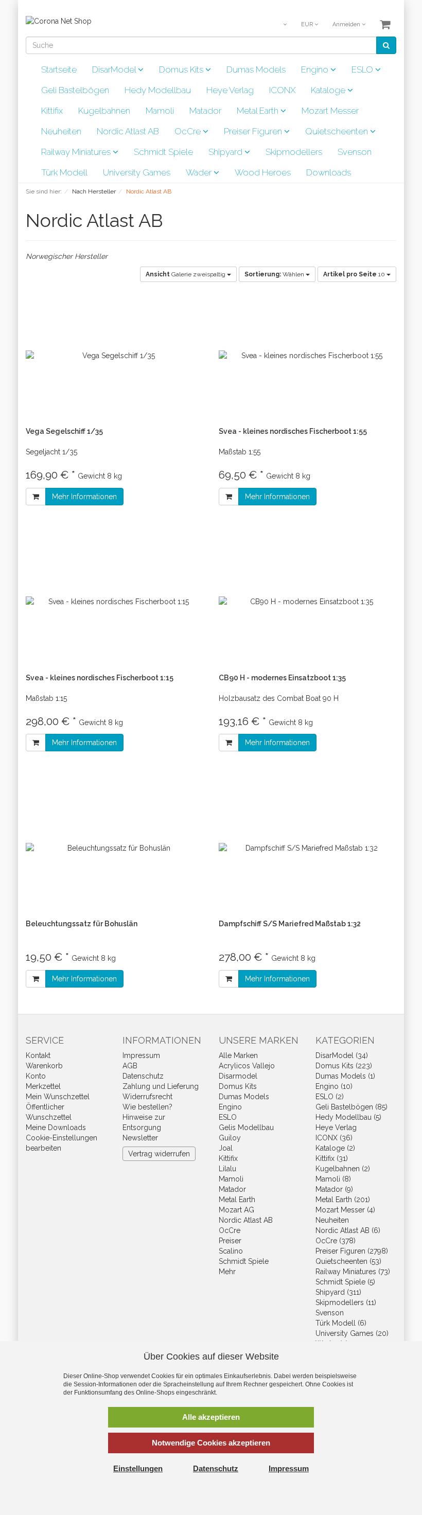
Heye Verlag (230, 90)
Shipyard (226, 152)
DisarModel (115, 69)
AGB (129, 1066)
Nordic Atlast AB (128, 131)
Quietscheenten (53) (348, 1261)
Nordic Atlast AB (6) (347, 1230)
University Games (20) (352, 1333)
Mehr (227, 1271)
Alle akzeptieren (211, 1417)
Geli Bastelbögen (75, 90)
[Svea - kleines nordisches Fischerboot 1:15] (114, 602)
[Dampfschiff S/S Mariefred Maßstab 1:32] (307, 848)
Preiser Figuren (254, 131)
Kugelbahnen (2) (342, 1169)
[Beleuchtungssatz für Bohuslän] (114, 848)
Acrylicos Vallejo (247, 1066)
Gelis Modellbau (246, 1127)
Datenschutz (143, 1076)
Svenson (355, 152)
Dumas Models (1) (345, 1076)
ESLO (363, 69)
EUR (307, 24)
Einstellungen (138, 1468)
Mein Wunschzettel (58, 1097)
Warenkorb (44, 1066)
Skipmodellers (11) (345, 1302)
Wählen (275, 274)
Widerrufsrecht (147, 1097)
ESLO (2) (329, 1097)
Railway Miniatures (77, 152)
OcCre (188, 131)
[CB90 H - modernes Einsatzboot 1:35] (307, 602)
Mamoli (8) (333, 1179)
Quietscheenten (337, 131)
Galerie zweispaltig (186, 274)
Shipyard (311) (338, 1292)
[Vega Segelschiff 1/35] (114, 355)
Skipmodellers (294, 152)
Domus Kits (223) (343, 1066)
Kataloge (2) (335, 1148)
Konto (36, 1076)
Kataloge (329, 90)
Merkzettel (43, 1086)
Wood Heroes (263, 172)
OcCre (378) (335, 1241)
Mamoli (160, 110)
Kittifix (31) (331, 1158)
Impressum (141, 1055)
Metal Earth (258, 110)
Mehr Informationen (84, 496)
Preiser (230, 1241)
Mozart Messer (330, 110)
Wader (200, 172)
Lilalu (227, 1169)
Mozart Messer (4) (345, 1210)
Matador (205, 110)
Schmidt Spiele (163, 152)
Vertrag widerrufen (159, 1154)
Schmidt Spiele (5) (345, 1282)
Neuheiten (61, 131)
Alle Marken (238, 1055)
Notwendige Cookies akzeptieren (211, 1442)
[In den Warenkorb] (36, 496)
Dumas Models (256, 69)
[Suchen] (386, 45)
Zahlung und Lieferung (160, 1086)
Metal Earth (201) (342, 1199)
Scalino (231, 1251)
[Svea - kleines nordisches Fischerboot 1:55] (307, 355)
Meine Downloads (56, 1127)
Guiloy (230, 1138)
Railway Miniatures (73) (352, 1271)
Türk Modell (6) (340, 1323)
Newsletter (140, 1138)
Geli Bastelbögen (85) (351, 1107)
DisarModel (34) (341, 1055)
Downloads (328, 172)
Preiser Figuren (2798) (351, 1251)
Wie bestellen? (147, 1107)
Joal (226, 1148)
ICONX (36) (334, 1138)
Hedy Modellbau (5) (348, 1117)
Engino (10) (334, 1086)
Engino (315, 69)
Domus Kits (182, 69)
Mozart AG (236, 1210)
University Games (136, 172)
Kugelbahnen (104, 110)
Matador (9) (334, 1189)
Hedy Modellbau (158, 90)
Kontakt (38, 1055)
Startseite (59, 69)
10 (354, 274)
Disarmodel (238, 1076)
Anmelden (347, 24)
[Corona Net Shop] (59, 20)
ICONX (282, 90)
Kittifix (52, 110)
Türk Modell (64, 172)
